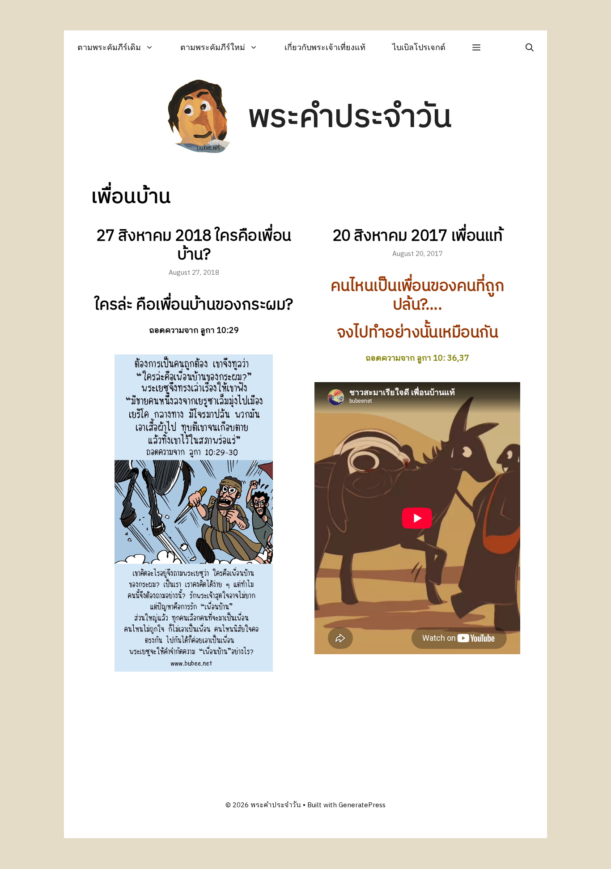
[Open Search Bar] (529, 47)
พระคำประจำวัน (350, 117)
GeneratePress (362, 805)
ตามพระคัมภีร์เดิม (109, 47)
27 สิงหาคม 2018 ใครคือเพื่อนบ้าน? (193, 245)
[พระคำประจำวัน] (199, 117)
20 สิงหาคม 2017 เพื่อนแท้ (417, 236)
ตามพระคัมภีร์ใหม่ (212, 47)
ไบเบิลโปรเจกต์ (419, 47)
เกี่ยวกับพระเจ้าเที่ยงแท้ (324, 47)
